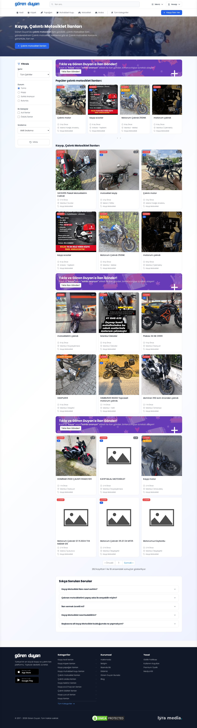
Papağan (48, 12)
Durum (21, 84)
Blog (103, 679)
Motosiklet (86, 12)
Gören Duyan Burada (110, 675)
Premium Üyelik (151, 667)
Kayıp (23, 92)
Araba (101, 12)
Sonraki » (128, 562)
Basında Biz (106, 667)
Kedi (21, 12)
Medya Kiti (148, 671)
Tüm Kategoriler (121, 12)
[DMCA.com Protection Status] (108, 718)
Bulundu (24, 100)
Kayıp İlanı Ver (173, 12)
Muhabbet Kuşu (67, 12)
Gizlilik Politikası (150, 659)
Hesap (174, 4)
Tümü (23, 88)
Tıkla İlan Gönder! (70, 71)
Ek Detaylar (23, 109)
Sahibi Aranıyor (28, 96)
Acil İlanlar (25, 112)
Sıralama (22, 125)
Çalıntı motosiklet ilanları (33, 45)
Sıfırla (35, 142)
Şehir (20, 69)
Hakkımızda (106, 659)
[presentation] (117, 138)
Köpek (33, 12)
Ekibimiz (104, 671)
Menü (157, 4)
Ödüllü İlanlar (27, 116)
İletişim (104, 663)
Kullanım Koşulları (151, 663)
